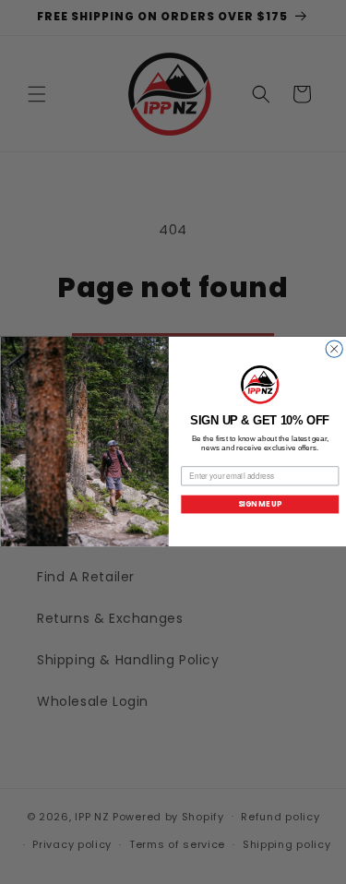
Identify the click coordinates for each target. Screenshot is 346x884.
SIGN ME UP (259, 503)
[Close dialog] (334, 348)
